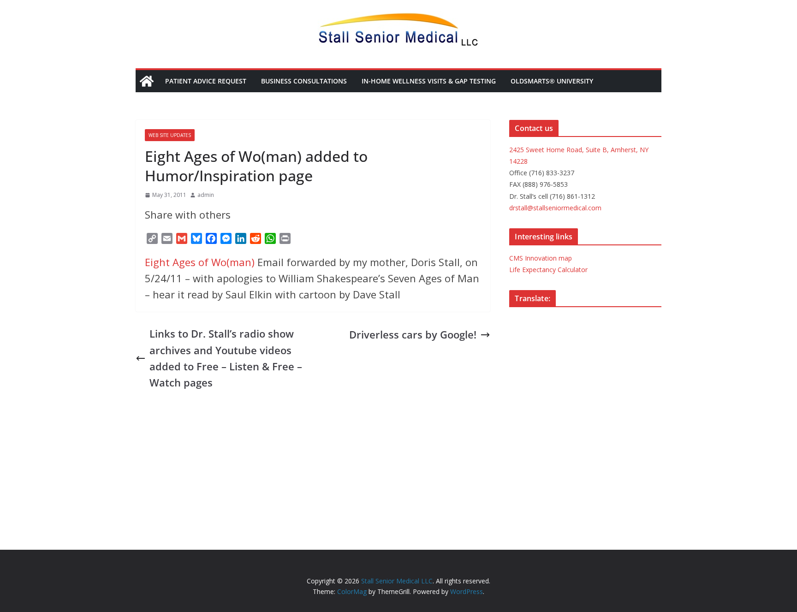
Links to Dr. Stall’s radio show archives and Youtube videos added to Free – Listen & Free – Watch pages (225, 358)
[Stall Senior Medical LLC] (147, 81)
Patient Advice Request (205, 81)
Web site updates (170, 135)
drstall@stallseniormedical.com (555, 207)
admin (205, 195)
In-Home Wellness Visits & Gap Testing (429, 81)
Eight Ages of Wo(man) (200, 262)
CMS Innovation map (540, 258)
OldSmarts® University (552, 81)
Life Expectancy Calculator (548, 269)
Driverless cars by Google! (412, 334)
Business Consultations (304, 81)
